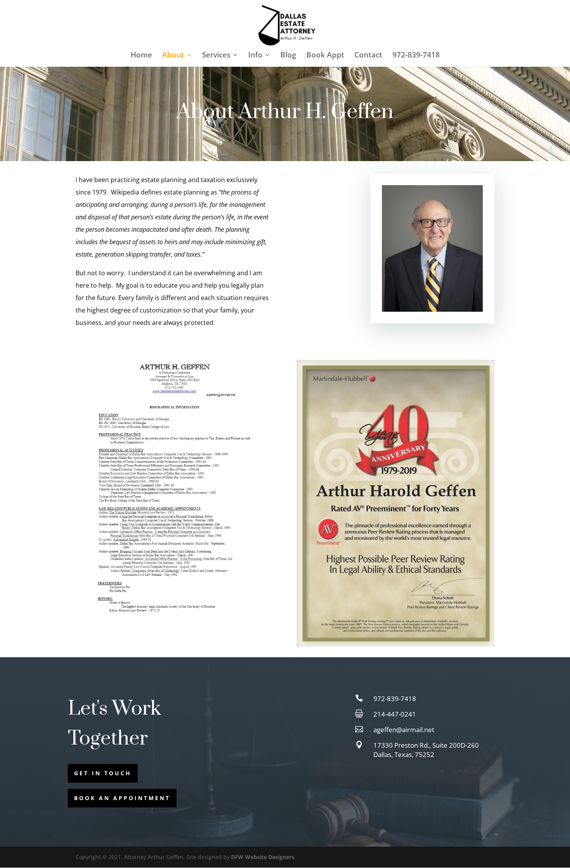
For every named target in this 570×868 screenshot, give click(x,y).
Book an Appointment (122, 798)
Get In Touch (102, 773)
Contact (368, 56)
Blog (288, 56)
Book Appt (325, 56)
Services (216, 56)
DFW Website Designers (262, 857)
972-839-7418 (416, 56)
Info (255, 56)
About (173, 56)
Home (141, 56)
